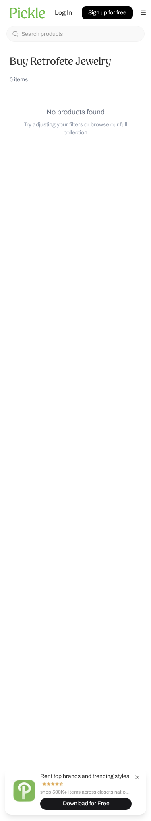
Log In (63, 12)
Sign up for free (107, 13)
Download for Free (86, 803)
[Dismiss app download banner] (137, 777)
